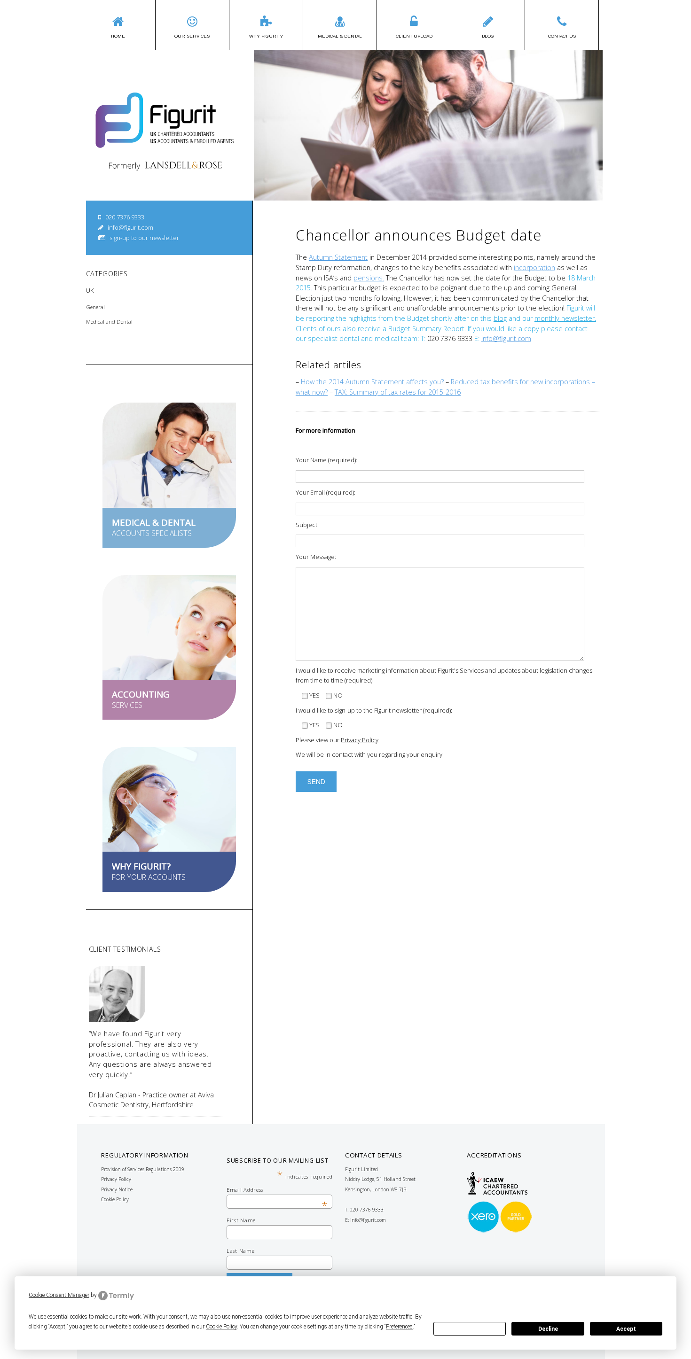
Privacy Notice (117, 1189)
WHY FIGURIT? (266, 36)
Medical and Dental (109, 321)
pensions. (368, 277)
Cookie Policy (115, 1199)
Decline (548, 1329)
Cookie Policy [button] (221, 1326)
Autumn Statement (338, 257)
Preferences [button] (399, 1326)
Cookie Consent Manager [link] (59, 1295)
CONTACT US (562, 36)
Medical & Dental (340, 36)
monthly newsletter (564, 318)
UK (90, 290)
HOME (118, 36)
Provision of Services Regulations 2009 (142, 1169)
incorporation (534, 267)
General (95, 307)
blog (500, 318)
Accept (626, 1329)
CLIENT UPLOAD (414, 36)
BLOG (488, 36)
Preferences (470, 1329)
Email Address (277, 1189)
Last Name (240, 1250)
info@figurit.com (130, 227)
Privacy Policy (359, 740)
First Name (241, 1220)
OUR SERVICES (192, 36)
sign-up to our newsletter (144, 237)
